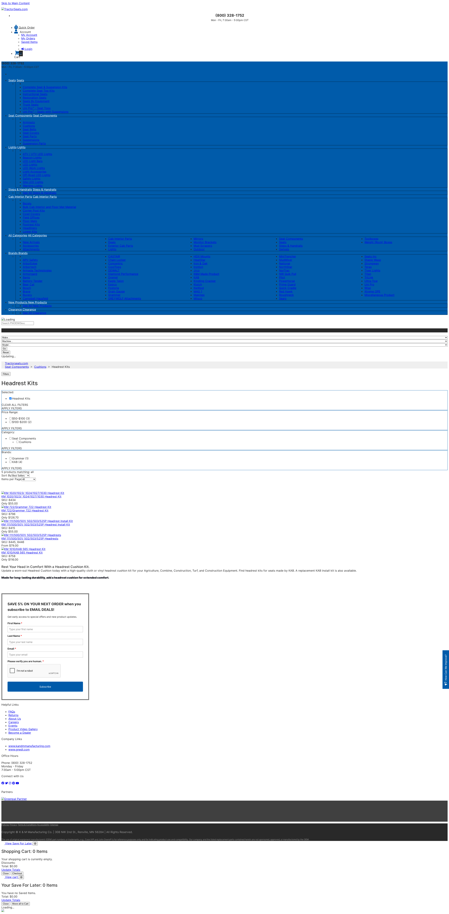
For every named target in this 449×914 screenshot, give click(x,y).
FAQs (11, 711)
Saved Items (29, 42)
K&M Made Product (206, 274)
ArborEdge (30, 263)
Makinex (199, 295)
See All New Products (37, 305)
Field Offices (31, 217)
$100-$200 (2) (22, 422)
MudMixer (285, 260)
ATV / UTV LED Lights (37, 154)
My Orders (28, 38)
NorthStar (285, 267)
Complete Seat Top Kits (39, 90)
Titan (367, 274)
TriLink (368, 277)
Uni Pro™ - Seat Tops (37, 108)
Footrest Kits (31, 224)
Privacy (13, 824)
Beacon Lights (32, 157)
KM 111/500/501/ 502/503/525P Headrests (29, 538)
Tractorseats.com (16, 363)
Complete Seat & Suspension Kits (45, 87)
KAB (196, 277)
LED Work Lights (34, 168)
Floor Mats (30, 221)
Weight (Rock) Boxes (378, 242)
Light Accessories (34, 171)
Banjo (26, 277)
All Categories (17, 235)
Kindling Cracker (205, 281)
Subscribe (45, 686)
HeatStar (199, 260)
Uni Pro (369, 284)
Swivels (284, 249)
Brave (26, 291)
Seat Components (20, 115)
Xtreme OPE (372, 291)
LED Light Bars (32, 161)
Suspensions (31, 140)
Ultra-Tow (371, 281)
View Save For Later (19, 843)
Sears (282, 298)
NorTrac (284, 270)
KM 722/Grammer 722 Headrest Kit (24, 510)
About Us (14, 718)
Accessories (31, 245)
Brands (13, 253)
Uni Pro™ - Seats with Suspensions (45, 111)
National (284, 263)
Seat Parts (30, 136)
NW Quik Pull (287, 274)
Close (6, 873)
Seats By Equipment (36, 101)
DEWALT (113, 270)
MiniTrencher (287, 256)
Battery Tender (32, 281)
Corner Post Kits (34, 210)
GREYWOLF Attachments (124, 298)
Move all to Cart (20, 903)
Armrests (29, 122)
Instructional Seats (35, 94)
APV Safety (30, 260)
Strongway (371, 263)
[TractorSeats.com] (14, 9)
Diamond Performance (123, 274)
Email (12, 648)
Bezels (27, 203)
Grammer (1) (20, 458)
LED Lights (30, 164)
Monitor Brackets (205, 242)
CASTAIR (114, 256)
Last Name (15, 635)
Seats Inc (370, 256)
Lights (12, 147)
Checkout (17, 873)
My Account (29, 35)
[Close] (35, 843)
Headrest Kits (21, 398)
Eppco (112, 284)
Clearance (15, 309)
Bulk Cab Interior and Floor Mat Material (49, 207)
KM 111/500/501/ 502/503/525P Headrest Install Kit (35, 524)
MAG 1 (198, 291)
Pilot (282, 277)
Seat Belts (29, 129)
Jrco (197, 270)
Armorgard (30, 274)
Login (28, 49)
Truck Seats (30, 104)
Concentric (115, 263)
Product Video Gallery (23, 729)
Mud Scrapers (203, 245)
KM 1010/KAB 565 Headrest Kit (22, 552)
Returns (13, 715)
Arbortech (29, 267)
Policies (5, 824)
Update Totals (10, 869)
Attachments (31, 249)
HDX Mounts (202, 256)
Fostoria (113, 288)
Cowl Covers (31, 214)
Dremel (113, 277)
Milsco (198, 298)
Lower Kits (30, 231)
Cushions (29, 126)
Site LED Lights (33, 182)
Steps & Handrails (20, 189)
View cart (12, 877)
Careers (13, 722)
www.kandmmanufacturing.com (29, 746)
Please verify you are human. (26, 661)
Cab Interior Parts (20, 196)
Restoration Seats (34, 97)
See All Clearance (34, 313)
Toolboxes (371, 238)
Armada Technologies (37, 270)
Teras (368, 267)
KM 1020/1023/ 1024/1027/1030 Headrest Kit (31, 496)
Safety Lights (31, 178)
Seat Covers (31, 133)
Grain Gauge (116, 291)
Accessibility (43, 824)
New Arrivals (31, 242)
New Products (18, 302)
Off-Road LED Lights (36, 175)
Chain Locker (117, 260)
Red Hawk (286, 291)
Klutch (198, 284)
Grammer (114, 295)
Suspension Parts (34, 143)
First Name (15, 623)
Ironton (198, 267)
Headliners (30, 228)
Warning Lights (32, 185)
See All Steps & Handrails (39, 193)
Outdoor (199, 249)
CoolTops (114, 267)
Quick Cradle (287, 288)
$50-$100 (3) (21, 418)
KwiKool (199, 288)
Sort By (6, 475)
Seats (12, 80)
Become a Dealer (19, 732)
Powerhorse (287, 281)
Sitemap (54, 824)
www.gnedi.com (19, 749)
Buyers (27, 295)
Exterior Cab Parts (120, 245)
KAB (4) (17, 462)
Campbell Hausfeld (35, 298)
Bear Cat (28, 284)
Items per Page (11, 479)
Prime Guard (287, 284)
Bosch (27, 288)
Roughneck (286, 295)
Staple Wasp (372, 260)
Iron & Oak (200, 263)
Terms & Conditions (27, 824)
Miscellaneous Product (379, 295)
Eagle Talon (116, 281)
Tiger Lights (372, 270)
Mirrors (198, 238)
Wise (367, 288)
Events (12, 725)
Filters (6, 374)
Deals (112, 242)
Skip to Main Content (15, 3)
